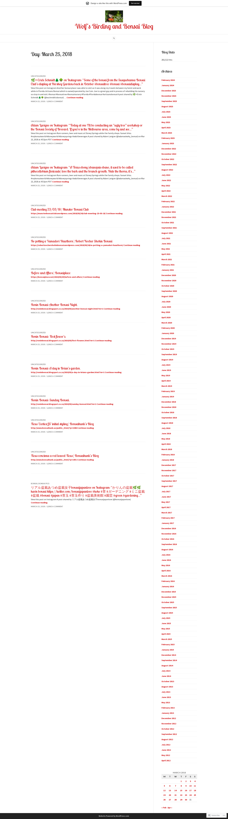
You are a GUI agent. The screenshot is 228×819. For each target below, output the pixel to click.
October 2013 (168, 681)
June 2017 (166, 496)
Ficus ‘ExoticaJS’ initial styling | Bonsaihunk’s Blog (62, 424)
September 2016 (169, 544)
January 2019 (168, 396)
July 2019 (166, 365)
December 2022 (169, 148)
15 (181, 790)
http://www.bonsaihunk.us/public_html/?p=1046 (54, 428)
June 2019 (166, 370)
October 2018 (168, 412)
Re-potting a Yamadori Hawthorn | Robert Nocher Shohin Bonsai (71, 241)
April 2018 (166, 444)
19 (164, 795)
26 (164, 799)
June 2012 (166, 750)
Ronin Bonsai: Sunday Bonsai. (50, 400)
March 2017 (167, 512)
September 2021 (169, 227)
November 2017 (169, 470)
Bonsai (34, 483)
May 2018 (166, 438)
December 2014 (169, 655)
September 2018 (169, 417)
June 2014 (166, 676)
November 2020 (169, 280)
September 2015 (169, 607)
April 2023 (166, 127)
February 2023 (168, 138)
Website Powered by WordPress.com (114, 816)
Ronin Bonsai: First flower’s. (48, 336)
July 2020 (166, 301)
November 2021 (169, 217)
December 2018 (169, 401)
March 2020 (167, 322)
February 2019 (168, 391)
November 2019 (169, 343)
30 (186, 799)
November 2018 (169, 407)
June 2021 (166, 243)
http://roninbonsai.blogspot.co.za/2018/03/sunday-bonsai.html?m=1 (63, 404)
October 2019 (168, 349)
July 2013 (166, 692)
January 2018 (168, 459)
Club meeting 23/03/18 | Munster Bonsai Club (60, 209)
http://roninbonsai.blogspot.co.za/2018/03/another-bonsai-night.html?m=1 (67, 308)
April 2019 (166, 380)
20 (170, 795)
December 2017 (169, 465)
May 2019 (166, 375)
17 (190, 790)
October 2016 (168, 539)
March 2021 (167, 259)
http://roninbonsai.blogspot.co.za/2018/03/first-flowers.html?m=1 (63, 340)
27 (170, 799)
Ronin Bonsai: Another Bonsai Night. (54, 305)
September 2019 (169, 354)
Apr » (170, 807)
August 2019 (167, 359)
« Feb (164, 807)
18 (195, 790)
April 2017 (166, 507)
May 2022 (166, 185)
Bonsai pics (43, 483)
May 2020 (166, 312)
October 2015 (168, 602)
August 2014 (167, 665)
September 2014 (169, 660)
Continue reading (75, 97)
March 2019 (167, 386)
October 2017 (168, 475)
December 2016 (169, 528)
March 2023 (167, 132)
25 (195, 795)
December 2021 (169, 212)
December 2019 (169, 338)
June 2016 (166, 560)
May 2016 (166, 565)
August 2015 (167, 612)
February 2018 (168, 454)
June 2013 (166, 697)
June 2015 (166, 623)
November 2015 (169, 597)
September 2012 (169, 734)
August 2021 (167, 233)
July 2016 (166, 554)
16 (186, 790)
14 (175, 790)
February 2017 (168, 518)
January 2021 (168, 270)
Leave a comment (55, 101)
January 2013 (168, 713)
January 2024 (168, 85)
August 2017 (167, 486)
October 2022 (168, 159)
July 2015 (166, 618)
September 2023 (169, 101)
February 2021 (168, 264)
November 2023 (169, 96)
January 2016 (168, 586)
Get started (135, 3)
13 (170, 790)
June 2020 (166, 307)
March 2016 (167, 576)
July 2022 (166, 175)
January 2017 (168, 523)
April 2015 (166, 634)
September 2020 (169, 291)
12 (164, 790)
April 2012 (166, 760)
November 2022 (169, 154)
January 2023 (168, 143)
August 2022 (167, 169)
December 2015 (169, 591)
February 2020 (168, 328)
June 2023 (166, 117)
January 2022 (168, 206)
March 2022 (167, 196)
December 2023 (169, 90)
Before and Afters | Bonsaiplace (50, 273)
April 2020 (166, 317)
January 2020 (168, 333)
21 (175, 795)
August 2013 (167, 686)
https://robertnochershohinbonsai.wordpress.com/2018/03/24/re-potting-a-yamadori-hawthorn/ (77, 245)
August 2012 (167, 739)
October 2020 (168, 285)
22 (181, 795)
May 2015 (166, 628)
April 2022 (166, 190)
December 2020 (169, 275)
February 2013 (168, 707)
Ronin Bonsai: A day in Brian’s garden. (55, 368)
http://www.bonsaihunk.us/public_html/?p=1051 (54, 459)
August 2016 (167, 549)
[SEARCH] (114, 38)
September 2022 (169, 164)
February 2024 (168, 80)
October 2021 (168, 222)
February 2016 (168, 581)
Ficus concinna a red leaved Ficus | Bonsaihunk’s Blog (65, 456)
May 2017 (166, 502)
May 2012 (166, 755)
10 (190, 785)
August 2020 (167, 296)
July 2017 (166, 491)
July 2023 (166, 111)
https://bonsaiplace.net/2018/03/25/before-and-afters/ (57, 277)
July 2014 (166, 670)
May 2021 (166, 249)
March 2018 (167, 449)
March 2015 (167, 639)
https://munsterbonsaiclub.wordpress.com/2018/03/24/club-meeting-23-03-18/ (68, 213)
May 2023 (166, 122)
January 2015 (168, 649)
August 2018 (167, 423)
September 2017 (169, 481)
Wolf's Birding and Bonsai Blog (114, 26)
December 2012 (169, 718)
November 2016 (169, 533)
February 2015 (168, 644)
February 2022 (168, 201)
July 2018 (166, 428)
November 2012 (169, 723)
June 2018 (166, 433)
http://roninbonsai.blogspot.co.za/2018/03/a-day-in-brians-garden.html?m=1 (67, 372)
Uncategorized (38, 76)
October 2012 (168, 728)
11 (195, 785)
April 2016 (166, 570)
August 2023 (167, 106)
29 (181, 799)
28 (175, 799)
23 (186, 795)
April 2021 (166, 254)
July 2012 (166, 744)
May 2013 (166, 702)
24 (190, 795)
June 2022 (166, 180)
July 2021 (166, 238)
